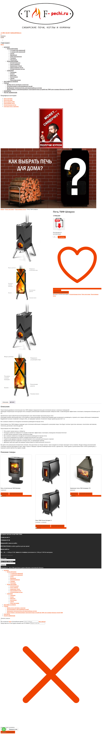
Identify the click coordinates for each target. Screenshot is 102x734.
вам (10, 621)
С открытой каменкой (17, 50)
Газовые (13, 58)
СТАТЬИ (6, 83)
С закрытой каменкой (17, 52)
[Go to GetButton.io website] (3, 732)
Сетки (12, 53)
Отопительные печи (75, 294)
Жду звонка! (42, 621)
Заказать (3, 564)
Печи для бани (8, 98)
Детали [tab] (12, 402)
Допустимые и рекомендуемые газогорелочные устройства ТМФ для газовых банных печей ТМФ (40, 89)
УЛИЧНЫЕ (10, 71)
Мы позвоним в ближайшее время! (12, 621)
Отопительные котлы (17, 69)
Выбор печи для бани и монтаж (18, 85)
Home (2, 209)
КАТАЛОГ (7, 47)
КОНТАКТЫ (7, 91)
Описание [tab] (5, 402)
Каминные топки (16, 66)
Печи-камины (15, 64)
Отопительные (15, 63)
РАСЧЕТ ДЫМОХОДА (10, 92)
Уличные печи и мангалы (11, 106)
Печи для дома (8, 100)
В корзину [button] (5, 493)
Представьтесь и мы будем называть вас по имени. (15, 623)
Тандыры (13, 72)
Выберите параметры (43, 526)
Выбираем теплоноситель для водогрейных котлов (24, 88)
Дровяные (13, 55)
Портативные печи (16, 67)
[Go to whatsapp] (4, 729)
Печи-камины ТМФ (9, 102)
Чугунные (13, 60)
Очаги (12, 74)
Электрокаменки (16, 56)
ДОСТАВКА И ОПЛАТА (11, 81)
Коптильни (14, 77)
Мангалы (13, 75)
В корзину (62, 237)
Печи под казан (15, 80)
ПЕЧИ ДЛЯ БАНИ (12, 49)
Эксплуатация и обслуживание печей (19, 86)
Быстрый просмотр (16, 493)
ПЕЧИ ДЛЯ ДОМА (12, 61)
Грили (12, 78)
